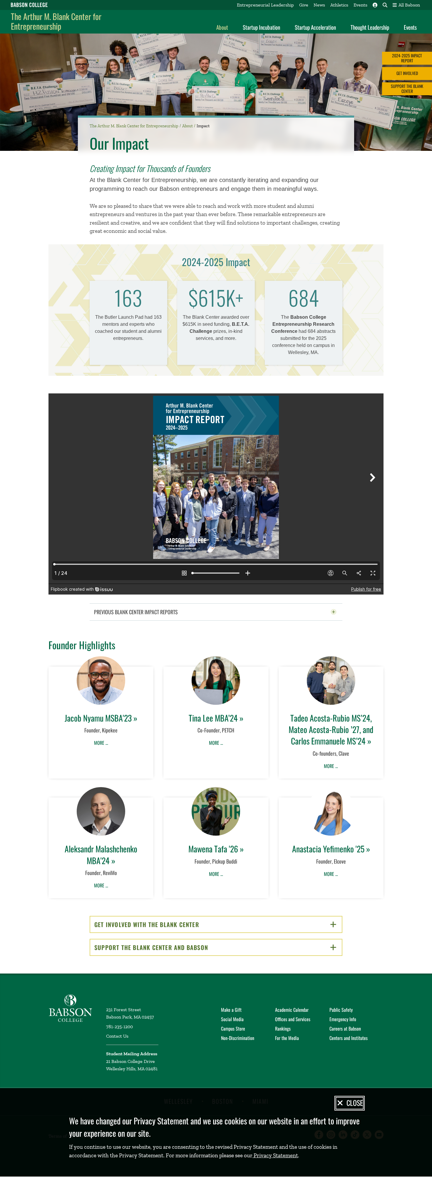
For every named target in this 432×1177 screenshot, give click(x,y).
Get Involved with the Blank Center (167, 924)
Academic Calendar (292, 1009)
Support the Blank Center (407, 88)
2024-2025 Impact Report (407, 58)
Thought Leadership (370, 27)
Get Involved (407, 73)
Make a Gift (231, 1009)
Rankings (283, 1028)
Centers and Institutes (348, 1037)
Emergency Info (342, 1019)
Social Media (232, 1019)
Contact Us (117, 1036)
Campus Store (233, 1028)
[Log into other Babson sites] (375, 5)
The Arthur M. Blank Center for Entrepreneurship (56, 21)
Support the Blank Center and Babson (171, 947)
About (222, 27)
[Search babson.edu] (385, 5)
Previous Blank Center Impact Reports (150, 612)
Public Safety (341, 1009)
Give (303, 5)
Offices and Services (292, 1019)
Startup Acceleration (315, 27)
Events (360, 5)
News (319, 5)
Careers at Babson (345, 1028)
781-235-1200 (119, 1026)
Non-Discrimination (237, 1037)
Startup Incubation (261, 27)
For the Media (287, 1037)
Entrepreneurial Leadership (265, 5)
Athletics (339, 5)
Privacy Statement (275, 1155)
